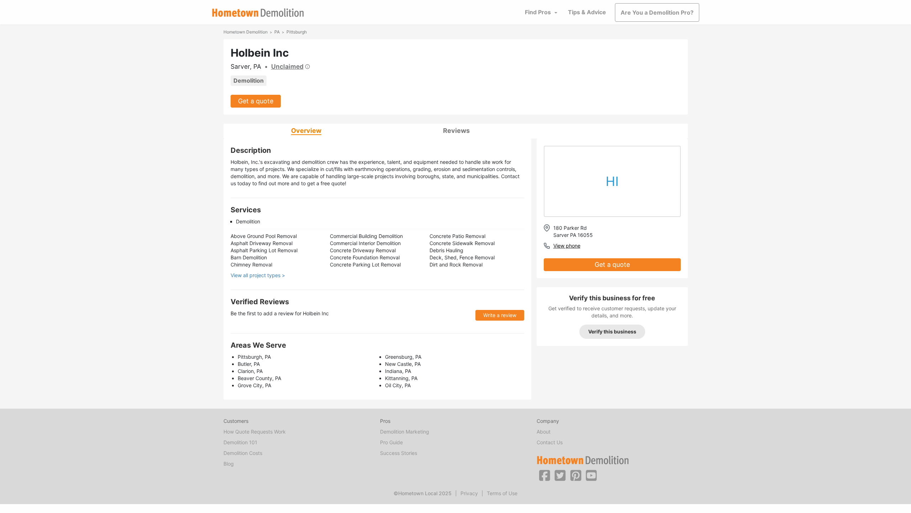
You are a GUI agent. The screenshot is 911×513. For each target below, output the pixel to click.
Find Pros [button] (538, 12)
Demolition (248, 80)
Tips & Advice (587, 12)
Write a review (499, 315)
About (544, 432)
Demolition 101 (240, 442)
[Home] (258, 12)
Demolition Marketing (404, 432)
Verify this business (612, 331)
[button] (544, 475)
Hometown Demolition (245, 32)
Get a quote (255, 101)
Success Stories (398, 453)
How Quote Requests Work (254, 432)
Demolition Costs (242, 453)
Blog (228, 464)
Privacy (469, 493)
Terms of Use (502, 493)
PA (277, 32)
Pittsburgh (296, 32)
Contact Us (550, 442)
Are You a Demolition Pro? (657, 12)
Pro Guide (391, 442)
